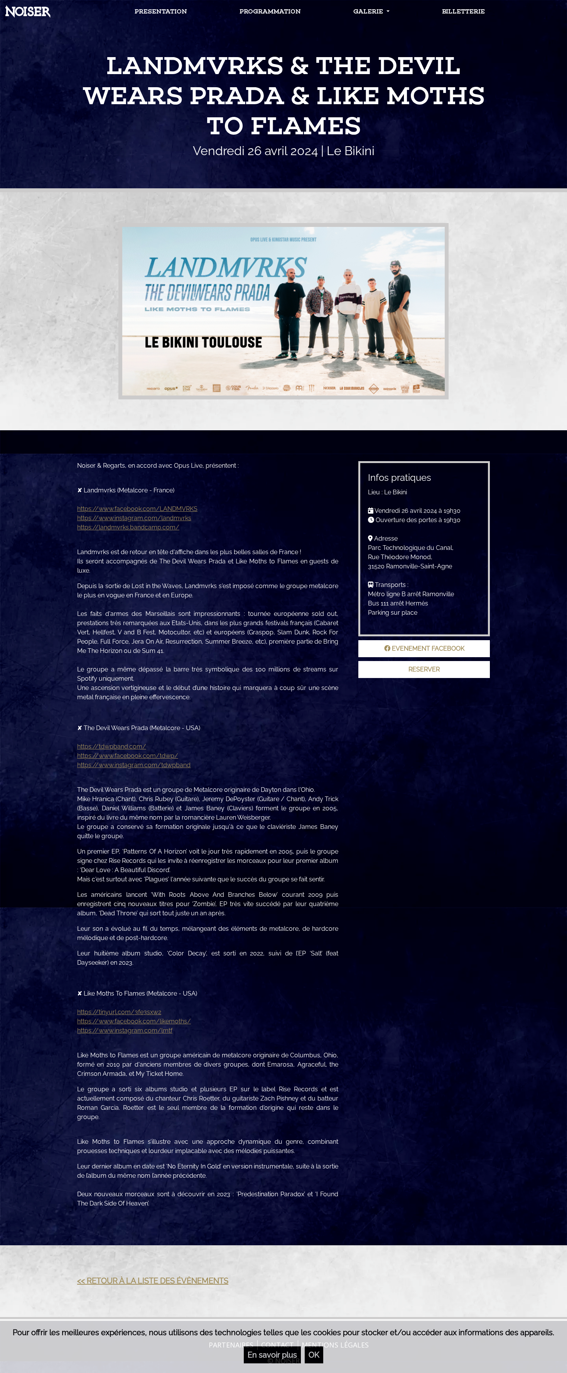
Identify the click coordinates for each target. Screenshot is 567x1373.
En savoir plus (272, 1354)
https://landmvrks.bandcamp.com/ (128, 527)
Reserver (424, 669)
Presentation (161, 11)
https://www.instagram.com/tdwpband (134, 765)
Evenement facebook (427, 648)
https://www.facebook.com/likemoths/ (134, 1021)
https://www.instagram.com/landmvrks (134, 518)
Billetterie (463, 11)
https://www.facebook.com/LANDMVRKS (137, 508)
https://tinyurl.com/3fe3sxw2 (119, 1012)
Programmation (270, 11)
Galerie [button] (369, 11)
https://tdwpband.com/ (111, 746)
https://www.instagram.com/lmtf (124, 1030)
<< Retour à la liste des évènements (152, 1280)
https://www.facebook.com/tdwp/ (127, 755)
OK (314, 1354)
